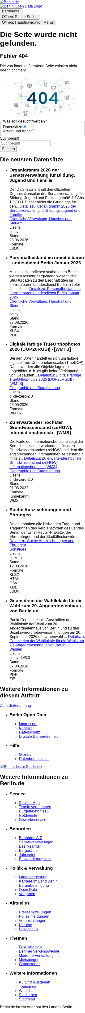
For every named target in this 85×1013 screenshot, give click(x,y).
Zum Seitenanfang (15, 706)
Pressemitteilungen (35, 912)
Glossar (25, 754)
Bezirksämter (30, 846)
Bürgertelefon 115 (34, 811)
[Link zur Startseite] (21, 6)
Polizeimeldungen (34, 916)
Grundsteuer (29, 964)
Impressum (28, 724)
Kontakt (25, 728)
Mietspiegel (28, 960)
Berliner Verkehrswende (39, 951)
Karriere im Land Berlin (38, 881)
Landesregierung (33, 877)
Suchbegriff (9, 138)
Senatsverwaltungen (36, 842)
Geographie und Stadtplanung (34, 388)
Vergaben (27, 894)
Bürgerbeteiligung (34, 885)
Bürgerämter (29, 851)
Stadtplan (27, 999)
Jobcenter (27, 855)
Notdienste (28, 815)
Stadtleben (28, 995)
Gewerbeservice (32, 820)
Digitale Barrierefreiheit (38, 736)
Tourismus (27, 986)
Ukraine (25, 925)
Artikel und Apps (16, 131)
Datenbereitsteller (34, 759)
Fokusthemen (30, 947)
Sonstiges (17, 549)
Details (45, 210)
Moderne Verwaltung (36, 955)
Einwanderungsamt (35, 859)
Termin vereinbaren (35, 807)
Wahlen (15, 649)
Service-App (29, 803)
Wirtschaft (27, 991)
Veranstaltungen (32, 921)
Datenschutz (29, 732)
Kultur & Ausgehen (34, 982)
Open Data (28, 890)
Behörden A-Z (30, 838)
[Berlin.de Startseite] (21, 767)
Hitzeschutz (28, 929)
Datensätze (12, 127)
